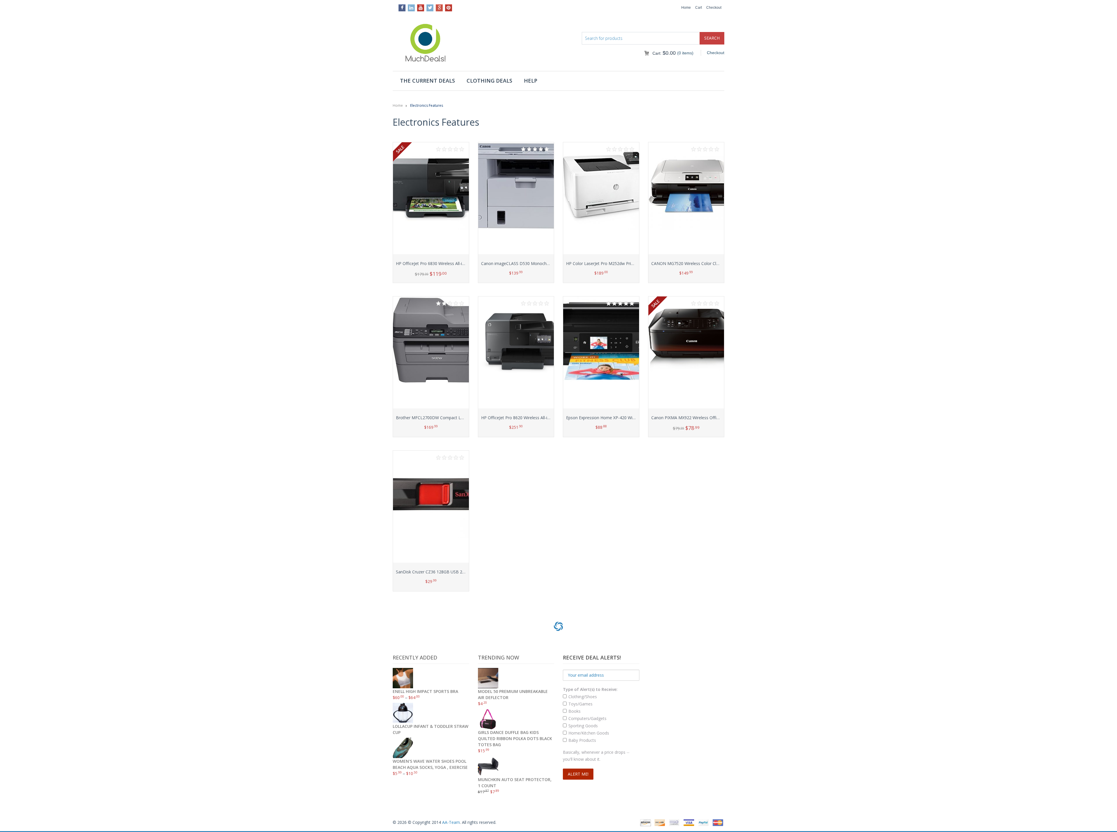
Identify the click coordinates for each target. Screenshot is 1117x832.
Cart (698, 8)
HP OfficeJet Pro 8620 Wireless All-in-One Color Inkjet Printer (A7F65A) (547, 417)
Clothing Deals (489, 80)
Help (530, 80)
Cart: (664, 53)
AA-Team (451, 822)
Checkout (713, 8)
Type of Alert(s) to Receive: (590, 689)
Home (686, 8)
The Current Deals (427, 80)
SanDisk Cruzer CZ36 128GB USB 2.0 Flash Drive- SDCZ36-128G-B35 (461, 572)
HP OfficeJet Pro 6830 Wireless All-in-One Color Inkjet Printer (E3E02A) (462, 263)
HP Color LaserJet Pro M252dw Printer (602, 263)
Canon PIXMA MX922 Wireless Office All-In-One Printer (702, 417)
